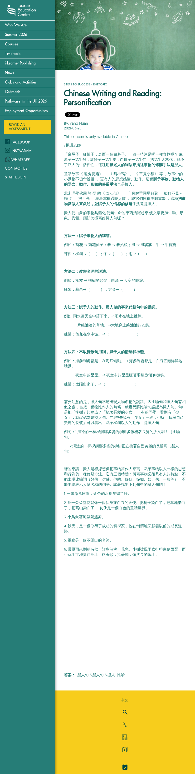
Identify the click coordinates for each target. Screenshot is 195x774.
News (9, 73)
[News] (125, 737)
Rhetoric (100, 84)
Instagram (21, 150)
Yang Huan (79, 123)
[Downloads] (124, 750)
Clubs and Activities (21, 82)
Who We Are (16, 25)
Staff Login (15, 177)
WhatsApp (20, 159)
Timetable (12, 54)
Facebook (20, 142)
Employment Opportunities (26, 111)
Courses (11, 44)
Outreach (12, 92)
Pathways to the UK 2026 (26, 101)
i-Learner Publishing (20, 63)
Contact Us (16, 168)
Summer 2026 (16, 35)
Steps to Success (77, 84)
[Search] (125, 712)
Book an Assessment (19, 126)
